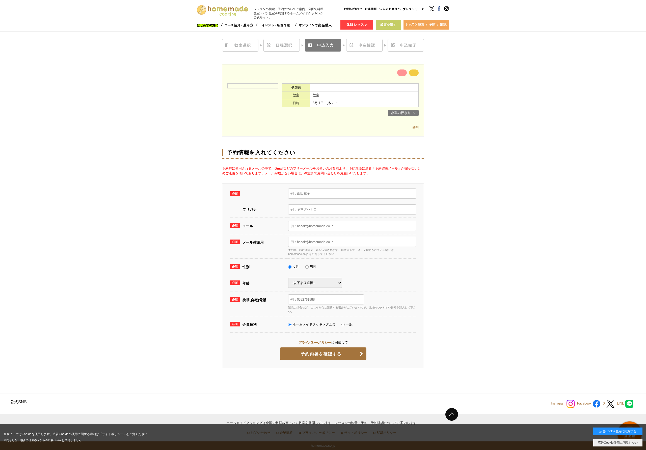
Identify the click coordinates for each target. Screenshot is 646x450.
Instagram (559, 404)
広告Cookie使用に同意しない (618, 442)
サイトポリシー (112, 434)
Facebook (585, 404)
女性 (296, 267)
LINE (621, 404)
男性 (313, 267)
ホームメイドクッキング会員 (314, 324)
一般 (349, 324)
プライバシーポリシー (315, 342)
